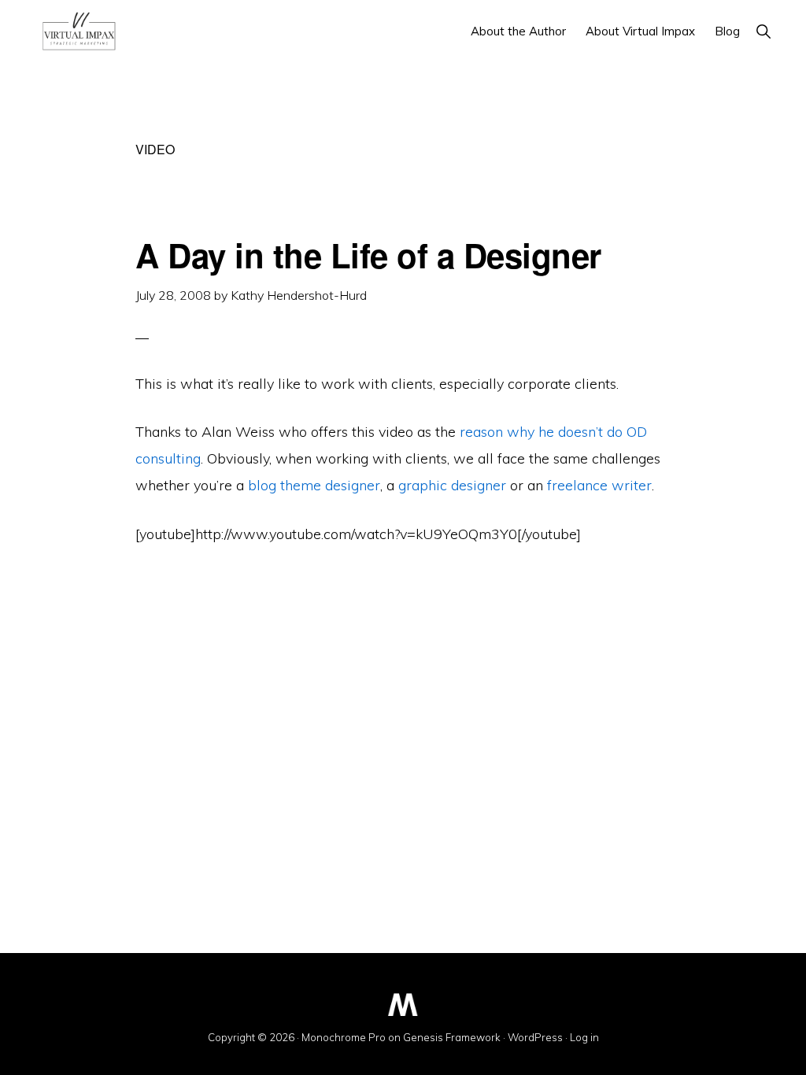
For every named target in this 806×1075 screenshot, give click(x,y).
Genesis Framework (452, 1037)
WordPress (535, 1037)
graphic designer (452, 485)
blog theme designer (314, 485)
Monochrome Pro (343, 1037)
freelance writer (599, 485)
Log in (584, 1037)
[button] (763, 31)
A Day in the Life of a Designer (368, 255)
